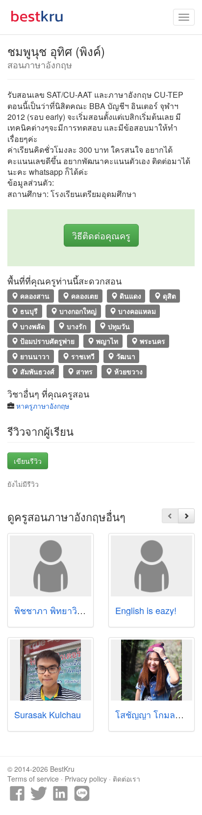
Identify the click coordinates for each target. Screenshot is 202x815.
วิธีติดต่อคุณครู (101, 235)
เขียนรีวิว (28, 461)
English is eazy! (146, 610)
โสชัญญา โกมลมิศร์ (153, 714)
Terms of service (33, 779)
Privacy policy (86, 779)
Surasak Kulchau (47, 714)
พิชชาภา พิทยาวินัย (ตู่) (58, 610)
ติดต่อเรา (126, 779)
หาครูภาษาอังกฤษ (42, 406)
